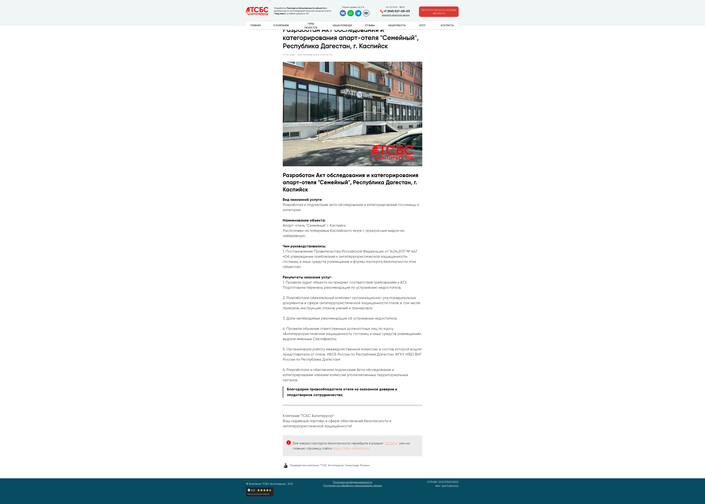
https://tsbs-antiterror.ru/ (351, 448)
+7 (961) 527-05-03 (397, 11)
